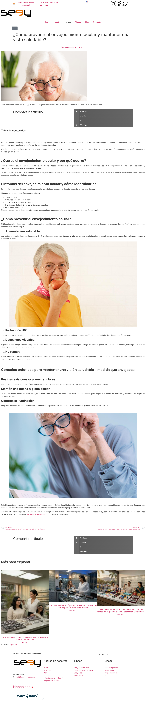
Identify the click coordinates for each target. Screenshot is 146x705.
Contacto (97, 22)
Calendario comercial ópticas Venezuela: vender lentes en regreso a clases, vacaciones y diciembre (121, 610)
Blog (87, 22)
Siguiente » (14, 645)
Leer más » (25, 642)
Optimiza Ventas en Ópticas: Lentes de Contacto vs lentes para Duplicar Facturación (73, 606)
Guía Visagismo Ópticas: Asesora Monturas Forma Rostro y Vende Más (25, 638)
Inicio (47, 22)
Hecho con (22, 687)
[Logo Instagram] (113, 3)
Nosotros (57, 22)
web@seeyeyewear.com (36, 514)
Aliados (78, 22)
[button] (73, 135)
